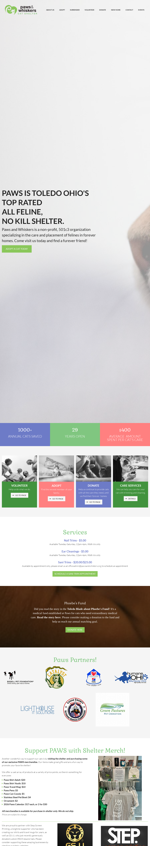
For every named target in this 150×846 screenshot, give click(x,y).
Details (131, 498)
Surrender (75, 10)
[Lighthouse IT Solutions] (37, 710)
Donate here (75, 629)
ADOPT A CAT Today (17, 248)
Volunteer (89, 10)
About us (50, 10)
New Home (115, 10)
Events (141, 10)
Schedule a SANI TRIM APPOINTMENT (75, 573)
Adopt (62, 10)
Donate (102, 10)
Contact (129, 10)
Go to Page (20, 495)
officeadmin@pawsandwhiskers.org (84, 566)
